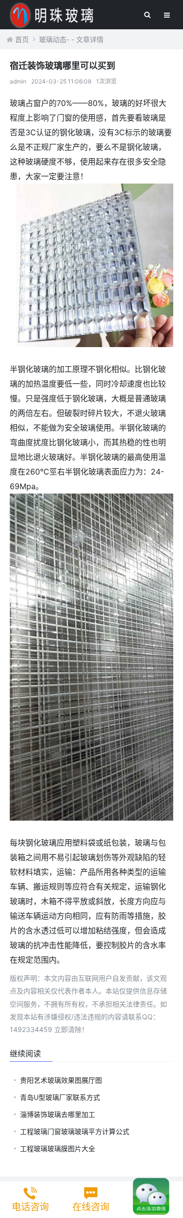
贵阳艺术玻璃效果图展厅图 (61, 1080)
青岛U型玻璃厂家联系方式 (60, 1097)
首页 (22, 39)
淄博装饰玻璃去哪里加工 (57, 1114)
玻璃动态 (52, 39)
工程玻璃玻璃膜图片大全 (57, 1148)
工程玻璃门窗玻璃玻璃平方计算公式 (74, 1131)
